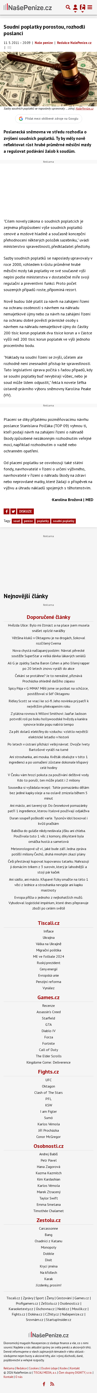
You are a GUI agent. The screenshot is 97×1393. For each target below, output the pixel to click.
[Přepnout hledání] (68, 7)
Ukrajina (49, 937)
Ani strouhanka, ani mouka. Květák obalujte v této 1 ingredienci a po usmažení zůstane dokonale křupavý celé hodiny (48, 762)
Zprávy (28, 1298)
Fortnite (48, 1043)
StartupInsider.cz (58, 1319)
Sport (40, 1298)
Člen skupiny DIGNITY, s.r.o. (75, 1373)
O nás (19, 1377)
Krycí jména (49, 1266)
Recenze (48, 1005)
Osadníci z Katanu (48, 1241)
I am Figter (48, 1111)
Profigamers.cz (27, 1303)
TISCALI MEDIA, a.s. (45, 1373)
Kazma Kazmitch (49, 1173)
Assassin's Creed (49, 1012)
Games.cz (48, 997)
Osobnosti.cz (49, 1145)
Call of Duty (48, 1049)
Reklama (9, 1368)
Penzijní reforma (48, 981)
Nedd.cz (63, 1308)
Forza (48, 1037)
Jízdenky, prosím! (48, 1285)
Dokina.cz (35, 1314)
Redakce (21, 1368)
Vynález (49, 988)
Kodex (64, 1368)
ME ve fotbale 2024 (48, 956)
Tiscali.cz (49, 922)
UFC (48, 1080)
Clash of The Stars (48, 1092)
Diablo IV (48, 1030)
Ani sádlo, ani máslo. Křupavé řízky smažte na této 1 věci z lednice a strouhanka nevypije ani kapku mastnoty (48, 884)
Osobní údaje (49, 1368)
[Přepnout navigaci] (75, 7)
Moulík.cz (79, 1308)
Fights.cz (48, 1071)
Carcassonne (48, 1228)
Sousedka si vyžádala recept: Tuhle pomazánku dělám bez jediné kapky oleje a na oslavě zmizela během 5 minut (48, 792)
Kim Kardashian (48, 1179)
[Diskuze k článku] (9, 47)
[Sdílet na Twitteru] (13, 511)
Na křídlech (48, 1272)
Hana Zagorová (48, 1166)
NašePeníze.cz (84, 108)
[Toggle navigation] (89, 7)
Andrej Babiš (48, 1154)
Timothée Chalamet (48, 1210)
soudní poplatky (63, 521)
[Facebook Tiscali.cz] (44, 1384)
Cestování (64, 1298)
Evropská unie (48, 975)
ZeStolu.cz (49, 1303)
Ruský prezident (48, 962)
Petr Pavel (49, 1160)
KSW (48, 1105)
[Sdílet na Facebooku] (6, 511)
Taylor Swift (48, 1198)
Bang (48, 1234)
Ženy (50, 1298)
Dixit (48, 1260)
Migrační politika (48, 950)
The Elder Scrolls (49, 1056)
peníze (28, 521)
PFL (48, 1099)
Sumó (48, 1117)
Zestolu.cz (49, 1220)
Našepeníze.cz (72, 1314)
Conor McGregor (48, 1136)
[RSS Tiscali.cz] (52, 1384)
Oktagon (48, 1086)
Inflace (49, 931)
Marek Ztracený (48, 1192)
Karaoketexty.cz (21, 1308)
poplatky (43, 521)
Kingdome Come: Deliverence (48, 1062)
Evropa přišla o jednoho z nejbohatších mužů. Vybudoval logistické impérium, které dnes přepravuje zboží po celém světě (48, 902)
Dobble (48, 1253)
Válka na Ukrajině (48, 944)
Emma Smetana (49, 1204)
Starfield (48, 1018)
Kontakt (75, 1368)
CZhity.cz (52, 1314)
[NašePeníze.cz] (28, 7)
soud (16, 521)
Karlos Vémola (48, 1124)
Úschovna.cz (45, 1308)
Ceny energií (49, 969)
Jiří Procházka (48, 1130)
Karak (48, 1279)
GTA (48, 1024)
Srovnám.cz (34, 1319)
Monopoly (48, 1247)
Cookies (34, 1368)
